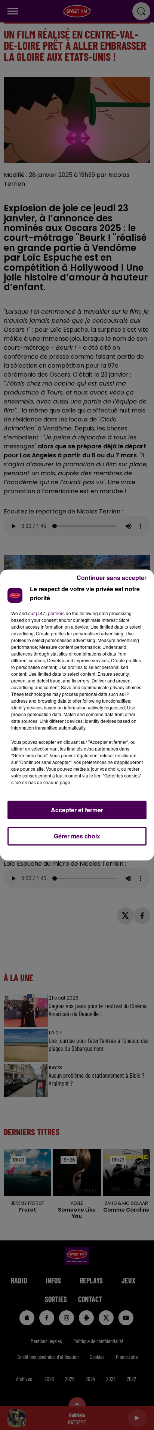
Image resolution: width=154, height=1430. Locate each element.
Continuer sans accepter (112, 577)
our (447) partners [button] (46, 613)
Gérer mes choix (77, 836)
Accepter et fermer (77, 809)
